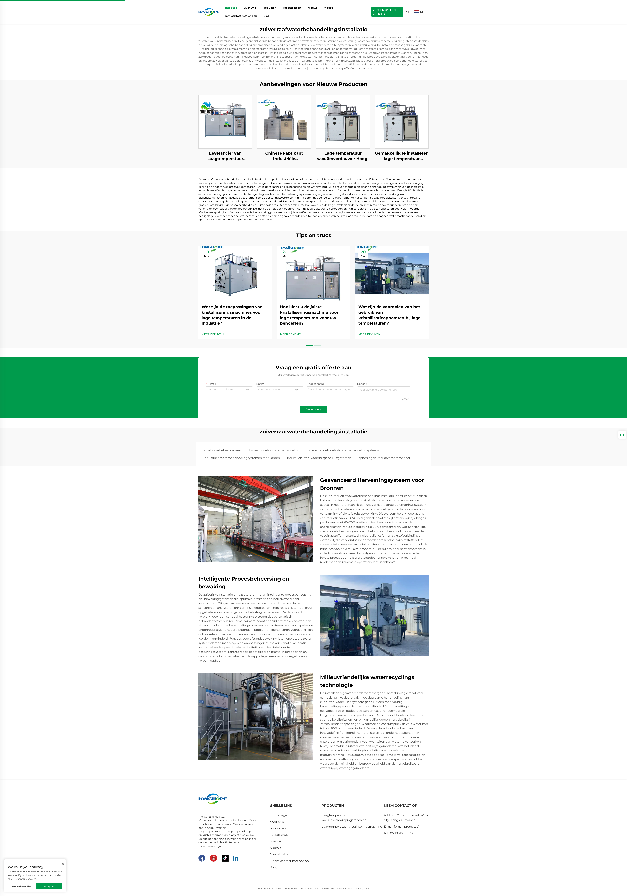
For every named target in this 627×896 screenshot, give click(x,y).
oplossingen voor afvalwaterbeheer (384, 458)
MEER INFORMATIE (225, 121)
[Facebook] (201, 858)
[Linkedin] (235, 858)
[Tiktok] (225, 858)
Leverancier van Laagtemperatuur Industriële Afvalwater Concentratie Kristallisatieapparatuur (225, 156)
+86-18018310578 (400, 833)
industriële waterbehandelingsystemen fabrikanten (242, 458)
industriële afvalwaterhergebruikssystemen (319, 458)
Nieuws (312, 7)
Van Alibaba (279, 854)
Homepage (229, 7)
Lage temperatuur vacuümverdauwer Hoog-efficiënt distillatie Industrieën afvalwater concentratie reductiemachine (343, 156)
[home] (208, 11)
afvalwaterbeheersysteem (223, 450)
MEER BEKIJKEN (213, 334)
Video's (328, 7)
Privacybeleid (362, 888)
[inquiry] (622, 435)
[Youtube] (213, 858)
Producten (269, 7)
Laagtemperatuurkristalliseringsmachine (352, 826)
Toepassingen (292, 7)
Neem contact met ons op (239, 15)
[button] (309, 345)
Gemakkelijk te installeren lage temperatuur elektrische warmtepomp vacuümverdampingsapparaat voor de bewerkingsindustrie (402, 156)
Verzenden (313, 409)
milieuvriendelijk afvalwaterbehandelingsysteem (343, 450)
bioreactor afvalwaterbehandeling (274, 450)
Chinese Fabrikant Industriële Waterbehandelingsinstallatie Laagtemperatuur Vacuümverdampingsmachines (284, 156)
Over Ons (250, 7)
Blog (267, 15)
